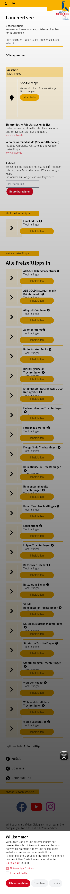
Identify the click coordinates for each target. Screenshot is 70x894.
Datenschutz (13, 863)
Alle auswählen (18, 883)
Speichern (40, 883)
